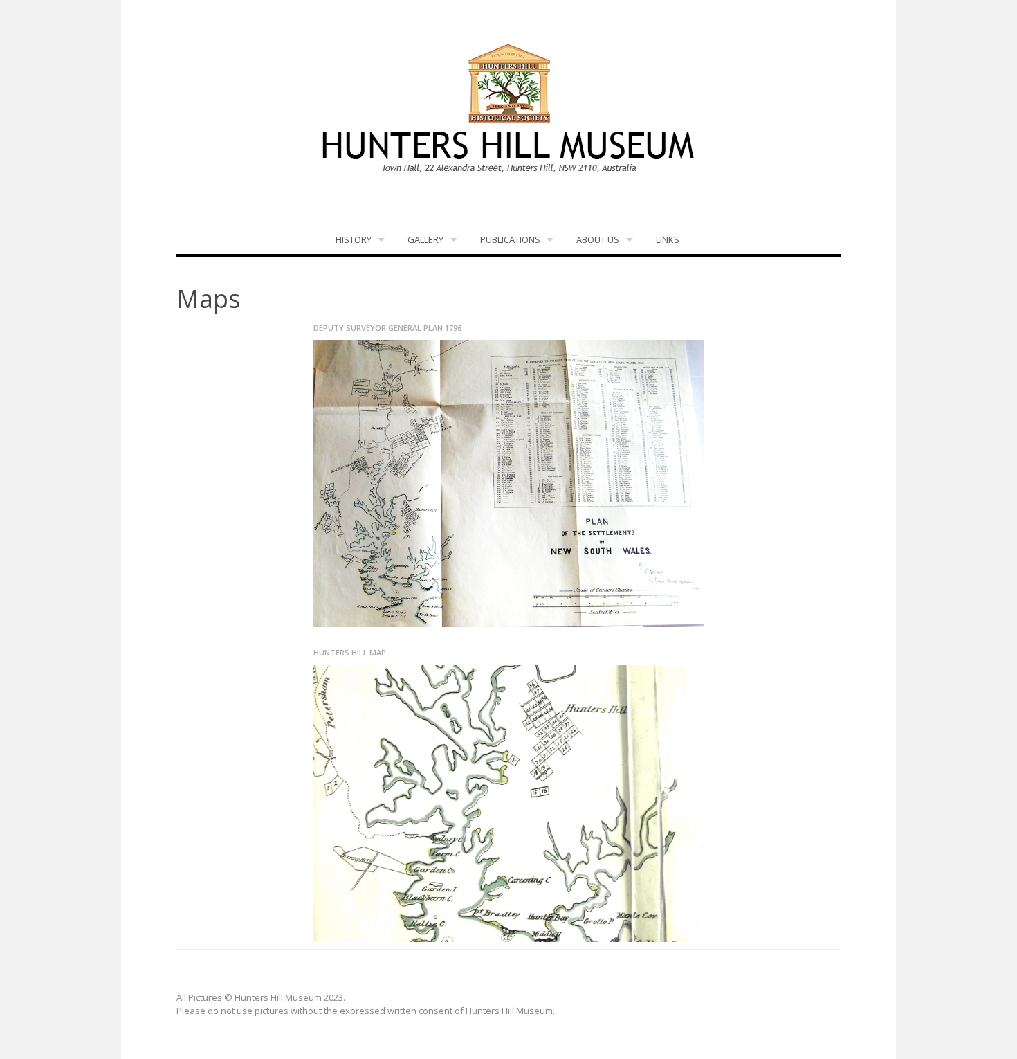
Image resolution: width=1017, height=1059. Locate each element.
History (354, 239)
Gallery (425, 239)
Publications (510, 239)
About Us (597, 239)
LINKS (667, 239)
